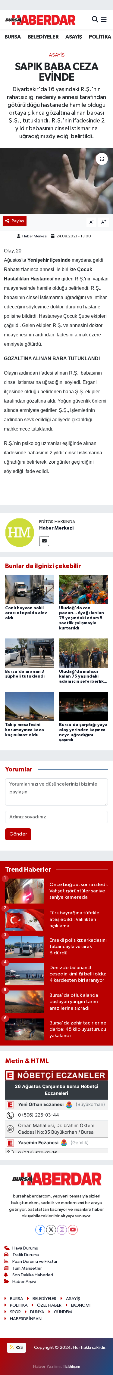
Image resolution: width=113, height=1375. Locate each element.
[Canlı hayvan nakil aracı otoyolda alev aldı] (29, 589)
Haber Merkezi (34, 236)
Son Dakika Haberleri (32, 1275)
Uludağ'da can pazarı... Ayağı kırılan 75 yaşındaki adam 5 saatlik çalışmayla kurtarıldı (81, 618)
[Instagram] (62, 1230)
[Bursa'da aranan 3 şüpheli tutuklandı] (29, 653)
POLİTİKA (100, 37)
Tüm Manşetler (27, 1268)
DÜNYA (37, 1312)
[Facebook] (40, 1230)
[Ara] (95, 19)
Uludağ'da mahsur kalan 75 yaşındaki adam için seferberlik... (83, 676)
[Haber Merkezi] (19, 532)
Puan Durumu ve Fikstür (35, 1261)
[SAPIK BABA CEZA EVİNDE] (56, 181)
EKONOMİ (80, 1305)
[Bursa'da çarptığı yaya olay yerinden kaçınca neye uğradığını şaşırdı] (83, 706)
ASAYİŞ (73, 37)
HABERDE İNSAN (26, 1319)
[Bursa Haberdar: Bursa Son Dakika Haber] (40, 19)
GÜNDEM (63, 1312)
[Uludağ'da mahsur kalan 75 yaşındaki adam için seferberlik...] (83, 653)
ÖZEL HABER (49, 1305)
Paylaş (18, 221)
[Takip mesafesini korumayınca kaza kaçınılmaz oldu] (29, 706)
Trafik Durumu (25, 1255)
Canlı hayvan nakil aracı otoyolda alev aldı (26, 613)
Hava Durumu (25, 1248)
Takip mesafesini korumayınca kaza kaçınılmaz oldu (24, 730)
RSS (19, 1347)
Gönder (18, 834)
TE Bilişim (71, 1366)
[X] (51, 1230)
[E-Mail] (44, 541)
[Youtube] (73, 1230)
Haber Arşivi (24, 1281)
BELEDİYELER (43, 37)
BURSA (12, 37)
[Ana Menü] (104, 19)
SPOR (15, 1312)
